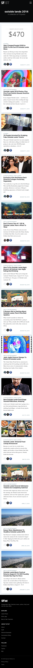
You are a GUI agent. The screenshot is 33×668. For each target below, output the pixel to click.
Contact (3, 638)
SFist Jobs (4, 616)
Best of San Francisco (7, 619)
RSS (2, 651)
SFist (4, 600)
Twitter (3, 648)
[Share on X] (7, 64)
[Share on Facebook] (10, 64)
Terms (2, 664)
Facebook (4, 646)
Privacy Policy (4, 661)
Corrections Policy (6, 635)
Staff (2, 630)
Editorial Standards (6, 632)
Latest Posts (4, 613)
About (3, 627)
